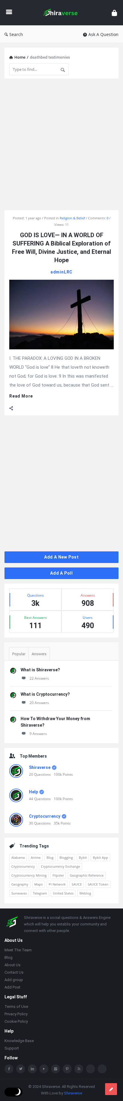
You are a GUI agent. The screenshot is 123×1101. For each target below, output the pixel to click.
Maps (38, 884)
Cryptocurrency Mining (29, 875)
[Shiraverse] (62, 12)
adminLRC (61, 272)
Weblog (85, 893)
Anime (36, 857)
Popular (18, 654)
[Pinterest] (67, 1068)
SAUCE (77, 884)
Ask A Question (103, 34)
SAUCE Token (98, 884)
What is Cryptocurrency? (45, 694)
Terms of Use (16, 1006)
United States (63, 893)
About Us (12, 965)
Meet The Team (18, 950)
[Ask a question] (111, 1089)
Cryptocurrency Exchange (60, 866)
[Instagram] (55, 1068)
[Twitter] (20, 1068)
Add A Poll (61, 573)
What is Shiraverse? (40, 669)
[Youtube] (43, 1068)
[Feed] (78, 1068)
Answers (39, 654)
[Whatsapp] (90, 1068)
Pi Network (57, 884)
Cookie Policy (16, 1021)
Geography (19, 884)
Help (33, 791)
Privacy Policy (15, 1014)
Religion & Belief (72, 218)
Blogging (66, 857)
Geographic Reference (87, 875)
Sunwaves (19, 893)
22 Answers (39, 678)
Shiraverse (39, 767)
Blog (50, 857)
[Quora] (102, 1068)
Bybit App (100, 857)
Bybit (83, 857)
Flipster (58, 875)
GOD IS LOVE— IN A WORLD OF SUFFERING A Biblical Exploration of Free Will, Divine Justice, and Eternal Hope (61, 248)
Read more (21, 396)
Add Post (12, 987)
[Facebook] (8, 1068)
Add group (13, 980)
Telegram (40, 893)
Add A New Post (61, 557)
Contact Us (14, 972)
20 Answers (39, 702)
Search (16, 34)
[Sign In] (114, 12)
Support (11, 1048)
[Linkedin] (32, 1068)
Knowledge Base (19, 1041)
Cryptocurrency (44, 816)
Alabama (18, 857)
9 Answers (38, 733)
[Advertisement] (61, 144)
